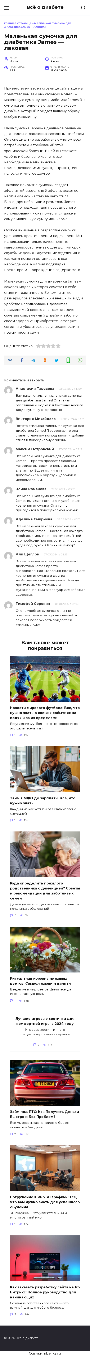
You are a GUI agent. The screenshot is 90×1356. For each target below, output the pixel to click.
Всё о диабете (45, 7)
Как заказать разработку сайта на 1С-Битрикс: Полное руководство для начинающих (45, 1292)
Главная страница (18, 23)
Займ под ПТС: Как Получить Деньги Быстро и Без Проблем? (44, 1114)
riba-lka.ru (52, 1353)
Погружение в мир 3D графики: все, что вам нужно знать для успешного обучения (45, 1202)
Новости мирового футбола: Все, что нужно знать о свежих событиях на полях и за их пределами (45, 713)
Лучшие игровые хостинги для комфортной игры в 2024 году (45, 1021)
